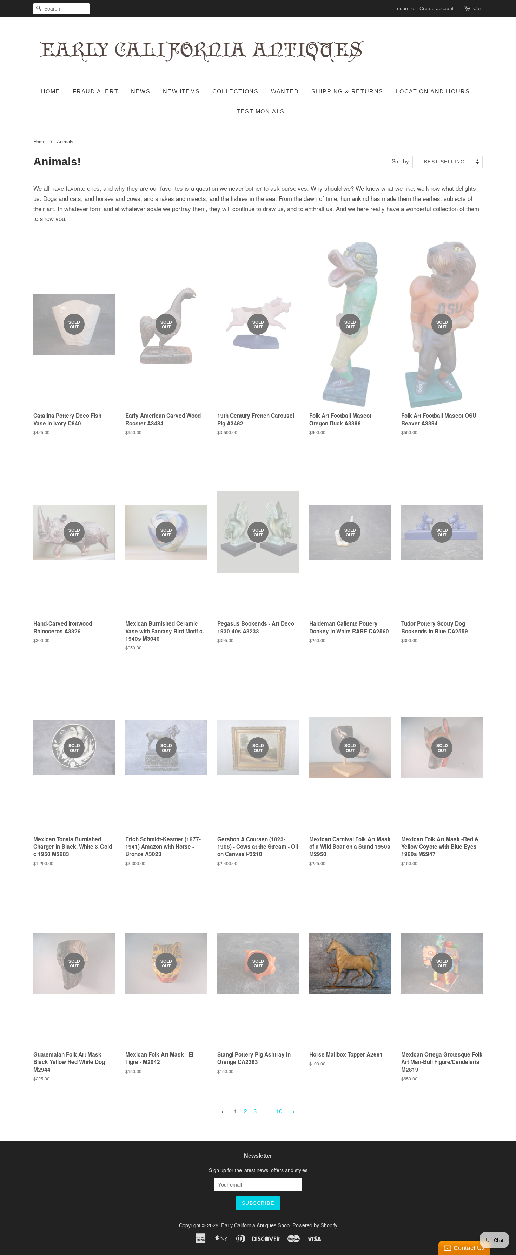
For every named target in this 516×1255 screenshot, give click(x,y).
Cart (478, 8)
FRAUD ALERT (96, 91)
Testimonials (261, 112)
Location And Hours (433, 91)
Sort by (400, 161)
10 (279, 1110)
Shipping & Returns (347, 91)
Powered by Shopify (314, 1225)
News (140, 91)
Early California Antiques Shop (255, 1225)
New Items (181, 91)
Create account (436, 8)
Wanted (285, 91)
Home (50, 91)
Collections (235, 91)
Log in (401, 8)
